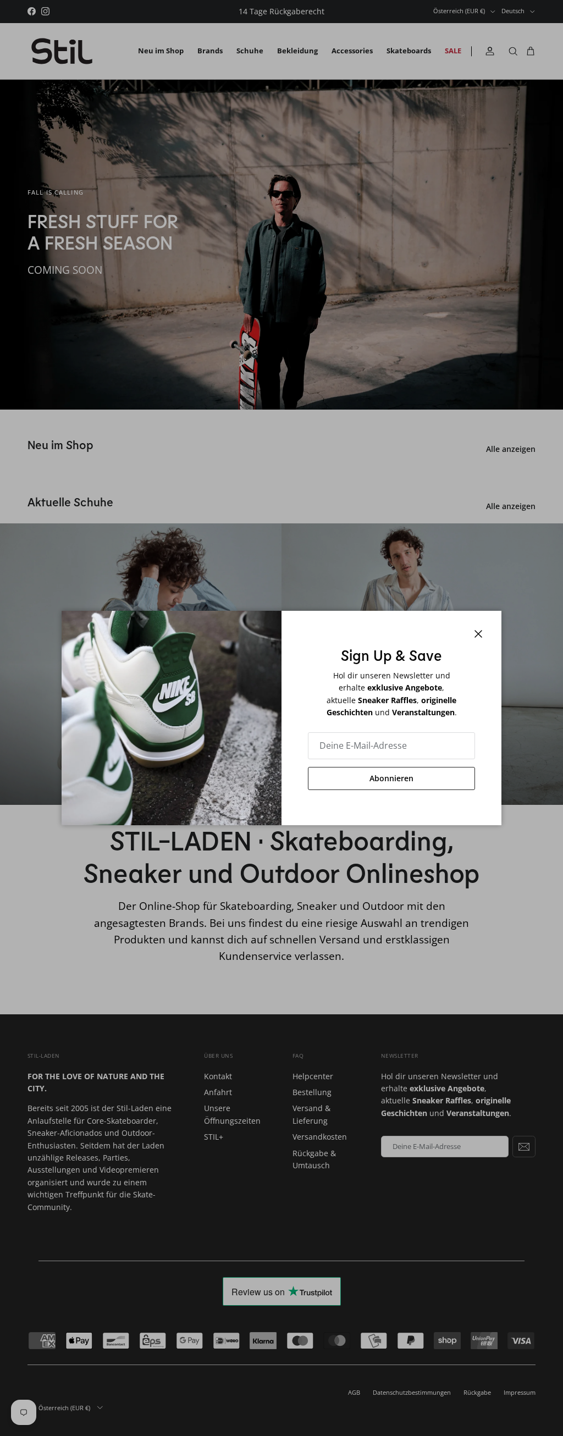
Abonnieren (391, 778)
